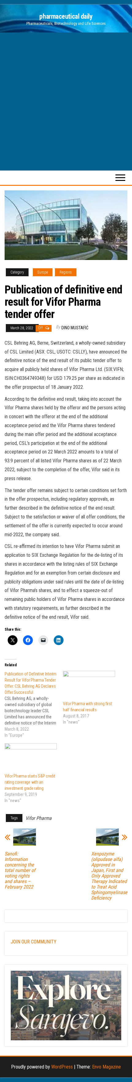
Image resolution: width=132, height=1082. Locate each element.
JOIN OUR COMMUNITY (33, 942)
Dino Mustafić (74, 327)
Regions (66, 272)
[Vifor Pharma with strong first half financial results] (89, 686)
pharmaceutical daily (65, 16)
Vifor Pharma (38, 818)
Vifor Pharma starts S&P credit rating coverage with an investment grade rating (30, 782)
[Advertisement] (66, 101)
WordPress (62, 1067)
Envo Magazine (106, 1067)
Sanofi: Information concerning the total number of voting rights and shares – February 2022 (20, 870)
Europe (42, 272)
